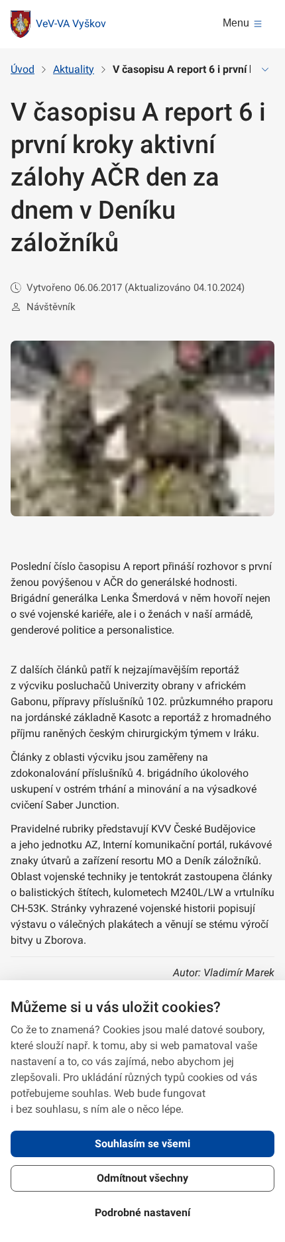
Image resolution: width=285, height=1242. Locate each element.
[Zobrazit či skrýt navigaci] (265, 70)
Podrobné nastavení (142, 1212)
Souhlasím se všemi (142, 1143)
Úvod (22, 69)
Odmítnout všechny (142, 1178)
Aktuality (73, 69)
